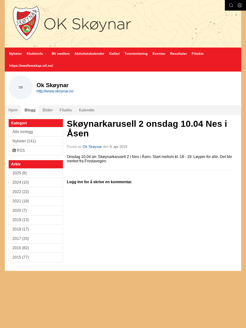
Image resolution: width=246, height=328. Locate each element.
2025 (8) (19, 173)
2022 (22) (20, 192)
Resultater (178, 53)
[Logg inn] (239, 5)
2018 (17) (20, 229)
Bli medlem (61, 53)
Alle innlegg (22, 132)
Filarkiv (198, 53)
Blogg (30, 110)
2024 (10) (20, 182)
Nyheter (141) (24, 141)
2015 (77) (20, 257)
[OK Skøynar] (123, 24)
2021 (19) (20, 201)
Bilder (48, 110)
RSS (20, 150)
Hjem (13, 110)
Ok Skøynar (92, 147)
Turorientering (136, 53)
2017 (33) (20, 239)
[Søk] (231, 5)
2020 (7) (19, 210)
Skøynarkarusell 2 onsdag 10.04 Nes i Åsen (147, 129)
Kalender (87, 110)
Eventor (159, 53)
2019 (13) (20, 220)
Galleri (114, 53)
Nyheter (15, 53)
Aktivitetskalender (89, 53)
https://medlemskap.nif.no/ (31, 65)
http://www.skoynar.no (55, 91)
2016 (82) (20, 248)
